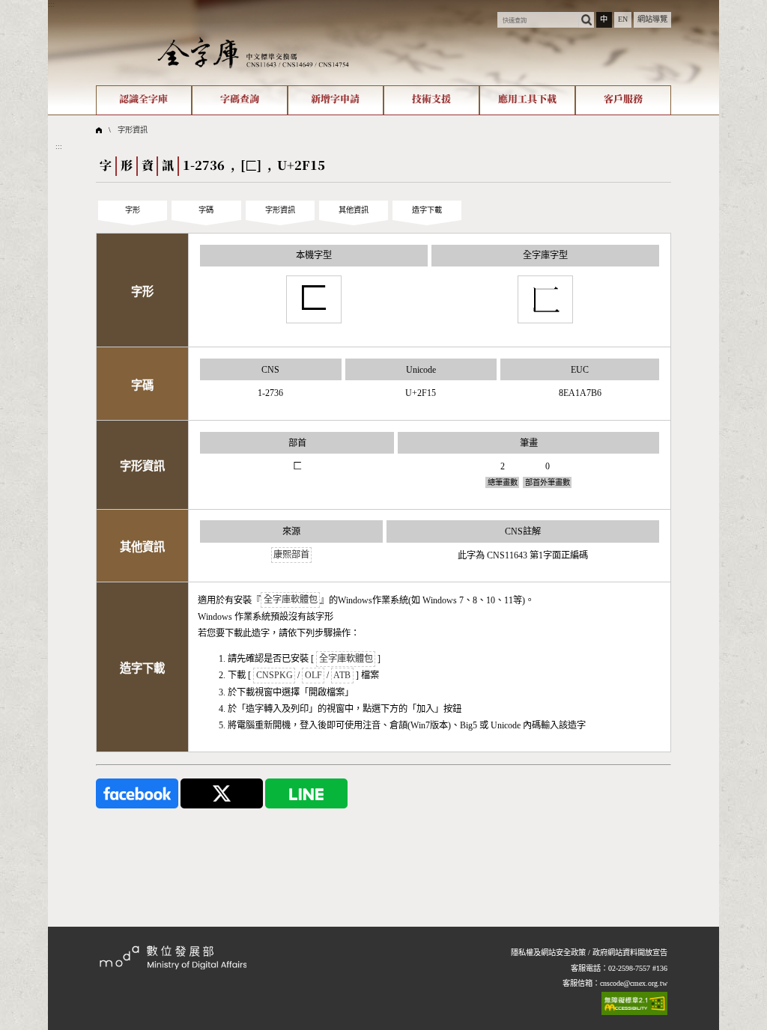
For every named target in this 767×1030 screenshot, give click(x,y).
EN (623, 19)
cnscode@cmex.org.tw (633, 983)
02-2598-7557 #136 (637, 968)
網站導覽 (652, 19)
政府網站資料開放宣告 (629, 952)
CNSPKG (274, 675)
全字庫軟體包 (291, 600)
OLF (313, 675)
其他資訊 (354, 210)
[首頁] (253, 52)
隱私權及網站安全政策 (548, 952)
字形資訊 (133, 130)
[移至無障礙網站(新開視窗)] (634, 1003)
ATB (342, 675)
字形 (132, 210)
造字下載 (427, 210)
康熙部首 (291, 555)
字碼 (205, 210)
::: (51, 4)
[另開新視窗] (137, 792)
